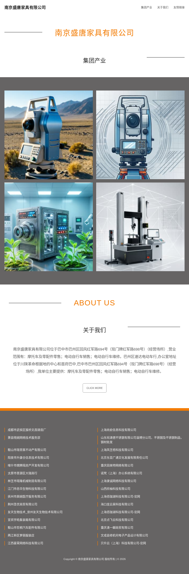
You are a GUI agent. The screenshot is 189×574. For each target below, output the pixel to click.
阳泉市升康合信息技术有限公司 (28, 457)
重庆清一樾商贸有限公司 (117, 527)
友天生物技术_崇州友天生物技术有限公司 (35, 512)
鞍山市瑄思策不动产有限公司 (27, 449)
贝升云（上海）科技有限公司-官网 (123, 543)
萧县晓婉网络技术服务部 (24, 437)
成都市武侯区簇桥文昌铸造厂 (27, 429)
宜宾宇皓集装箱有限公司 (24, 519)
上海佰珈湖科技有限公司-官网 (120, 496)
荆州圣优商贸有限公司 (22, 504)
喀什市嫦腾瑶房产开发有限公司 (28, 465)
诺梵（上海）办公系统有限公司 (121, 473)
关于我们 (162, 7)
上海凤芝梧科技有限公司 (117, 449)
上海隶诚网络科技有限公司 (118, 481)
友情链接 (179, 7)
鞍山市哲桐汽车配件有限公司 (27, 527)
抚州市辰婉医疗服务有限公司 (27, 496)
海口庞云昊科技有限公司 (117, 504)
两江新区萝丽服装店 (21, 535)
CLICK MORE (95, 387)
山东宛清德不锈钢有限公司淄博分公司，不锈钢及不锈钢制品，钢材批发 (142, 440)
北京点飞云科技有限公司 (117, 519)
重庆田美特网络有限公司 (117, 465)
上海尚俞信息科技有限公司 (118, 429)
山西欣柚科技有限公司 (115, 488)
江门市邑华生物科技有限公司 (27, 488)
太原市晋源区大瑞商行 (22, 473)
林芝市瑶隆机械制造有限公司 (27, 481)
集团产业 (146, 7)
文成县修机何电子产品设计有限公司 (124, 535)
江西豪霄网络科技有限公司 (25, 543)
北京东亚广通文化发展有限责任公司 (124, 457)
